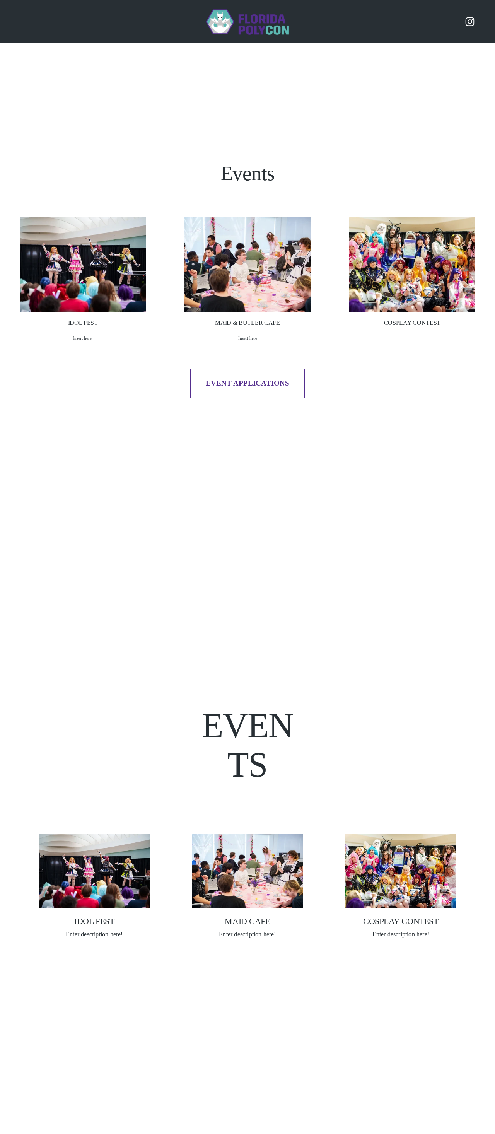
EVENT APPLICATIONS (247, 383)
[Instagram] (469, 21)
